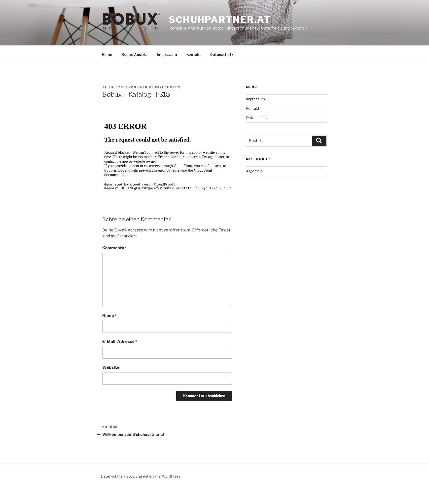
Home (107, 54)
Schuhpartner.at (220, 19)
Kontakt (193, 54)
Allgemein (254, 171)
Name (109, 315)
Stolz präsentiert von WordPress (153, 476)
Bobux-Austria (134, 54)
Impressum (167, 54)
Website (110, 367)
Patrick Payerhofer (159, 87)
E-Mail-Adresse (119, 341)
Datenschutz (221, 54)
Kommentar (114, 248)
